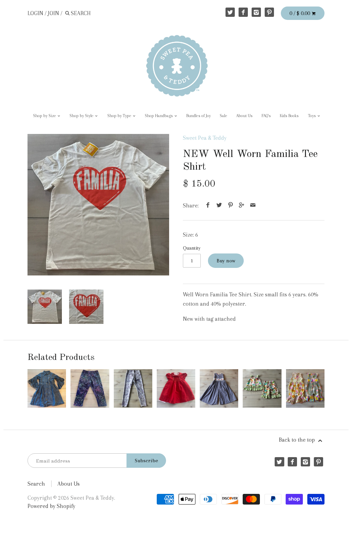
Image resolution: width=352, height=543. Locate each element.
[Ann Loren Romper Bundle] (305, 388)
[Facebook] (243, 12)
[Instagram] (256, 12)
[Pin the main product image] (230, 205)
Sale (223, 115)
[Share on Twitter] (219, 205)
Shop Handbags (159, 115)
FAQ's (266, 115)
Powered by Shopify (51, 506)
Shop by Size (45, 115)
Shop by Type (119, 115)
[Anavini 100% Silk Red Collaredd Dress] (176, 388)
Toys (312, 115)
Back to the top (297, 440)
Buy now (226, 261)
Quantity (191, 248)
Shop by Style (82, 115)
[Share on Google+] (241, 205)
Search (36, 483)
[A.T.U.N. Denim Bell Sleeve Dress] (47, 388)
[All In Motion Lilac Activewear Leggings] (133, 388)
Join (53, 13)
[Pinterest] (269, 12)
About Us (244, 115)
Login (35, 13)
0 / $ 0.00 (300, 13)
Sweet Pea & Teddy (205, 138)
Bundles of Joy (198, 115)
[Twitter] (230, 12)
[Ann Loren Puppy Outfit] (262, 388)
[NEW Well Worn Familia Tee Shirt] (98, 204)
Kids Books (289, 115)
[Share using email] (252, 205)
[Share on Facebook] (208, 205)
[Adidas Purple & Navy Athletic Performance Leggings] (89, 388)
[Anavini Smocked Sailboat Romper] (219, 388)
